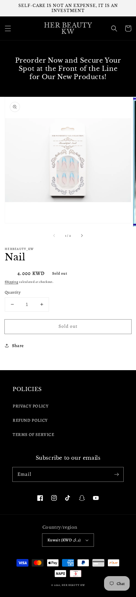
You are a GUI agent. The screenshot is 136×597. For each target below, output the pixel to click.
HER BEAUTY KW (73, 585)
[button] (8, 28)
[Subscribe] (116, 474)
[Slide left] (54, 235)
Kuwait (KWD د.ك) (64, 540)
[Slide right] (82, 235)
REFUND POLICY (30, 420)
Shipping (11, 282)
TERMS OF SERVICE (33, 435)
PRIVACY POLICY (30, 406)
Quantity (13, 292)
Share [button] (18, 346)
